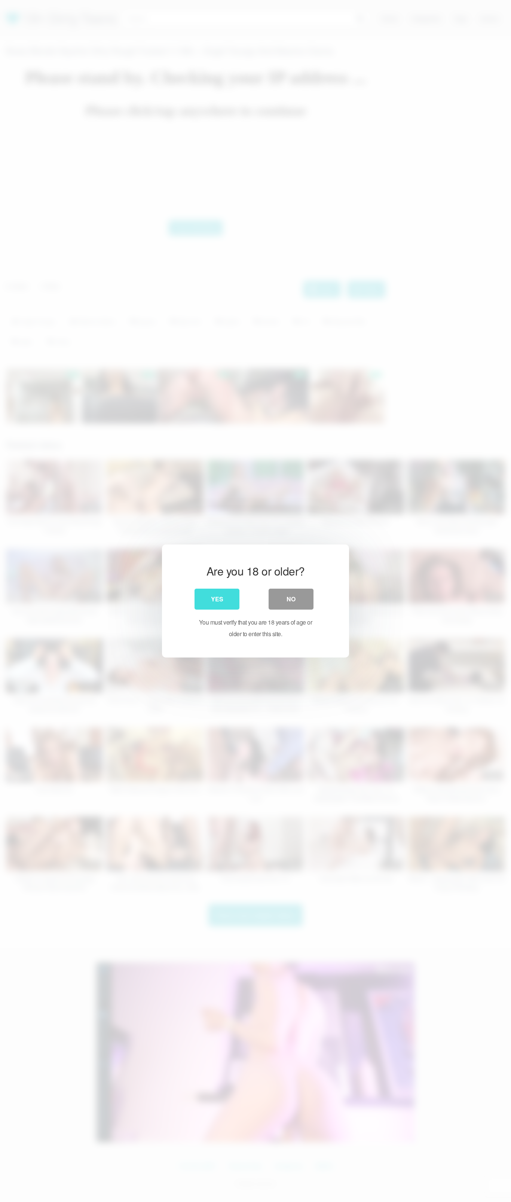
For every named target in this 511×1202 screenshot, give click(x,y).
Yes (217, 599)
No (291, 599)
